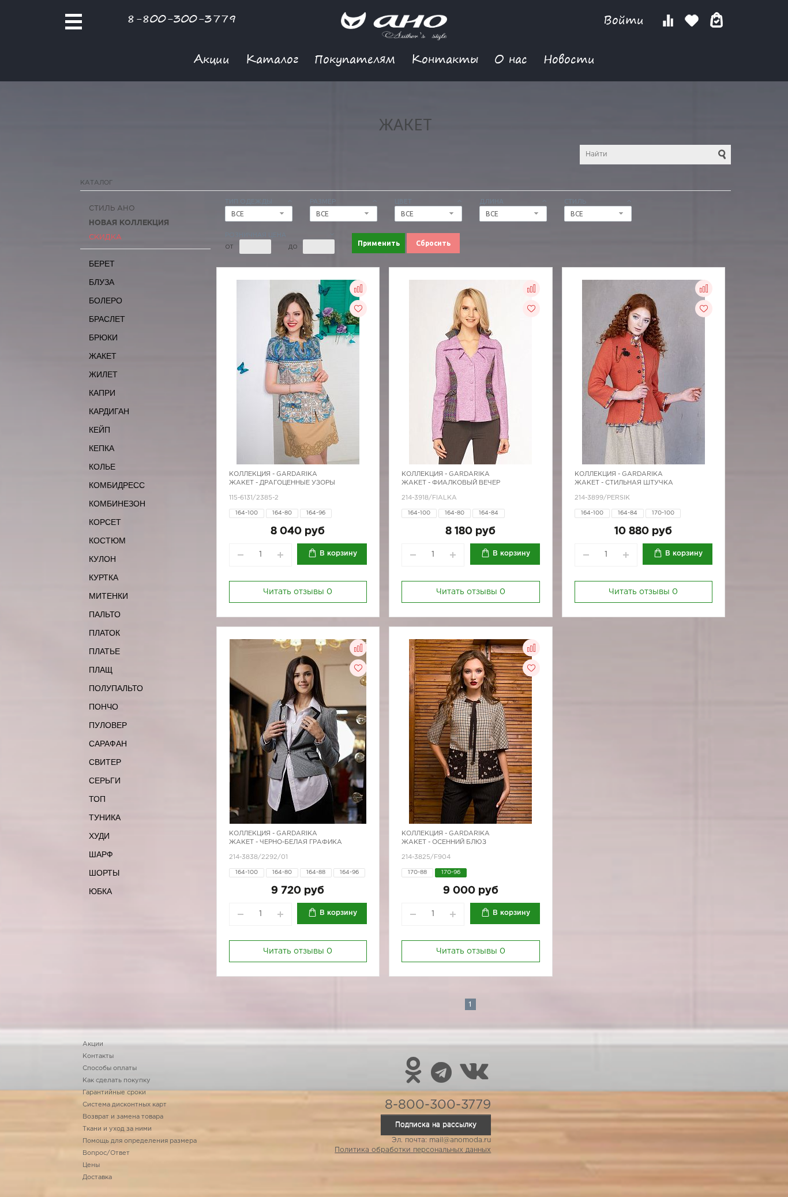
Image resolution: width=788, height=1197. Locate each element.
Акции (212, 58)
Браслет (107, 319)
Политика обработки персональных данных (413, 1150)
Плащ (100, 669)
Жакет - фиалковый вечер (450, 483)
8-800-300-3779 (182, 18)
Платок (104, 632)
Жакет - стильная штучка (624, 483)
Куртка (103, 577)
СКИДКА (105, 237)
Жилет (103, 374)
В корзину (338, 553)
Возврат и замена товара (122, 1117)
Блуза (101, 282)
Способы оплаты (109, 1068)
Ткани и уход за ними (117, 1129)
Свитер (105, 762)
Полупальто (116, 688)
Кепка (101, 448)
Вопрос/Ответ (106, 1153)
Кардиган (109, 411)
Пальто (105, 614)
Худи (99, 835)
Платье (104, 651)
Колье (102, 466)
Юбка (100, 891)
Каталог (272, 58)
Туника (105, 817)
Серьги (105, 780)
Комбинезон (117, 503)
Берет (102, 263)
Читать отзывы (297, 591)
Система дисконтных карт (124, 1105)
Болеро (105, 300)
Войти (625, 20)
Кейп (99, 429)
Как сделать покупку (116, 1080)
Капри (102, 392)
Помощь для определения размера (139, 1141)
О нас (510, 58)
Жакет (103, 356)
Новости (569, 58)
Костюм (107, 540)
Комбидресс (117, 485)
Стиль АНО (112, 208)
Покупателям (354, 58)
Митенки (108, 596)
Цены (91, 1165)
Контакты (444, 58)
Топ (97, 799)
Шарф (101, 854)
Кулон (102, 559)
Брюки (103, 337)
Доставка (97, 1177)
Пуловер (108, 725)
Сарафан (108, 743)
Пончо (103, 706)
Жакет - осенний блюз (443, 842)
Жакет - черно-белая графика (285, 842)
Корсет (105, 522)
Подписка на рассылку (435, 1124)
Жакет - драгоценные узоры (282, 483)
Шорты (104, 872)
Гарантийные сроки (114, 1092)
